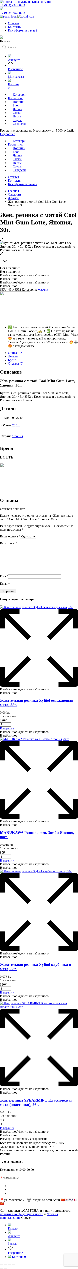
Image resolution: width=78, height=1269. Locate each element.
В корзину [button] (7, 728)
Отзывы (13, 23)
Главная (13, 191)
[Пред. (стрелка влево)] (1, 1268)
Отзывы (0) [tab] (15, 363)
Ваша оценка (10, 536)
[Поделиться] (9, 1264)
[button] (24, 275)
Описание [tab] (15, 352)
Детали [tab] (13, 356)
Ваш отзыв (8, 543)
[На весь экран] (5, 1264)
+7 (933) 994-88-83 (12, 5)
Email (5, 583)
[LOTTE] (15, 320)
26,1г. (16, 425)
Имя (4, 576)
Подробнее (7, 134)
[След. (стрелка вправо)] (5, 1268)
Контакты (14, 27)
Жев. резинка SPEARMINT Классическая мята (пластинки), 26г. (36, 1102)
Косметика (15, 98)
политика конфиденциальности (21, 1214)
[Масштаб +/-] (1, 1264)
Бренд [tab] (12, 360)
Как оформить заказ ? (22, 30)
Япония (17, 436)
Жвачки (13, 198)
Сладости (14, 194)
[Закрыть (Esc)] (13, 1264)
